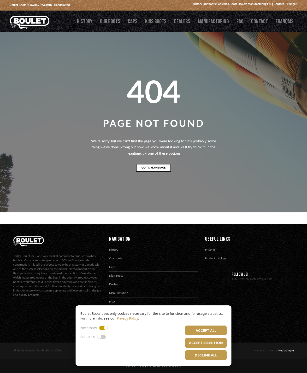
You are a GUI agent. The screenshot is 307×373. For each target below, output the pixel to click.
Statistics (87, 336)
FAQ (239, 21)
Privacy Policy (127, 318)
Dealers (182, 21)
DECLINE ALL (206, 355)
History (84, 21)
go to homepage (153, 167)
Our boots (110, 21)
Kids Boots (155, 21)
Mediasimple (286, 350)
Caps (132, 21)
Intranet (210, 249)
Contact (259, 21)
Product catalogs (215, 258)
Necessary (88, 328)
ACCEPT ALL (206, 330)
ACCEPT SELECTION (206, 342)
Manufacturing (213, 21)
